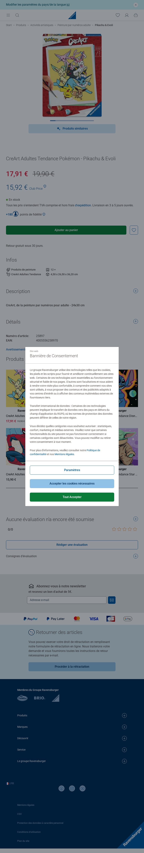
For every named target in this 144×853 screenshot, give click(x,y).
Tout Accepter (72, 497)
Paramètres (72, 470)
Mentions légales (64, 454)
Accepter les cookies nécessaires (72, 483)
